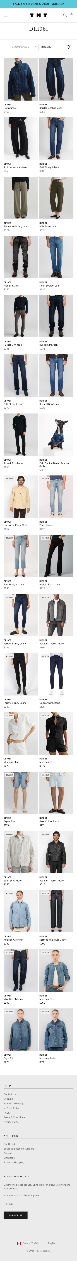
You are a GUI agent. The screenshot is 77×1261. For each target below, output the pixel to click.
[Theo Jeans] (56, 496)
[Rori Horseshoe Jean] (56, 79)
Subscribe (16, 1215)
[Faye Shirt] (21, 1029)
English (52, 1243)
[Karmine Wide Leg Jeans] (56, 911)
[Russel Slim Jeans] (56, 375)
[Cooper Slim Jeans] (56, 674)
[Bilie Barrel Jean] (56, 198)
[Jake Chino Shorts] (56, 793)
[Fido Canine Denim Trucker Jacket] (56, 434)
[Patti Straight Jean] (56, 138)
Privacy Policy (11, 1121)
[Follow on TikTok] (33, 1231)
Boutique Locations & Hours (19, 1148)
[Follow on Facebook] (5, 1231)
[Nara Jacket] (21, 79)
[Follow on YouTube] (24, 1231)
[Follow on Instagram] (14, 1231)
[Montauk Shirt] (21, 733)
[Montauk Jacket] (56, 1029)
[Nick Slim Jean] (21, 257)
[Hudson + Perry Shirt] (21, 496)
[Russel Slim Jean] (21, 316)
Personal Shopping (14, 1162)
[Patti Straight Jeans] (21, 375)
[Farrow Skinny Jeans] (21, 615)
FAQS (6, 1112)
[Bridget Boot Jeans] (56, 556)
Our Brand (9, 1144)
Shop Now (58, 4)
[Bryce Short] (21, 793)
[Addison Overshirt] (21, 911)
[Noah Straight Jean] (56, 257)
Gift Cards (9, 1157)
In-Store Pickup (12, 1108)
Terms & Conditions (14, 1117)
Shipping (8, 1098)
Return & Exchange (14, 1103)
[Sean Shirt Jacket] (21, 852)
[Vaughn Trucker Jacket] (56, 615)
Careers (8, 1153)
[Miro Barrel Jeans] (21, 970)
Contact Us (10, 1094)
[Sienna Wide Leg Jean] (21, 198)
